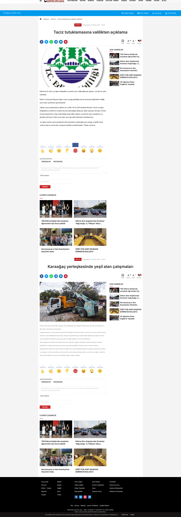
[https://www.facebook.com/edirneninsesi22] (76, 497)
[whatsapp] (51, 42)
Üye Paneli (171, 13)
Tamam (132, 514)
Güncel (53, 19)
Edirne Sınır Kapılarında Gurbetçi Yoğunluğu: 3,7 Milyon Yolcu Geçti (90, 222)
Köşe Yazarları (80, 488)
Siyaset (44, 491)
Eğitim (59, 482)
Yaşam (43, 495)
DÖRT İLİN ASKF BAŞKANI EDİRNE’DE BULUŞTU (87, 250)
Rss (72, 506)
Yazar (59, 495)
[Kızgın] (75, 147)
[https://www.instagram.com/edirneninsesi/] (85, 497)
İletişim (83, 506)
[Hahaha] (84, 147)
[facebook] (41, 42)
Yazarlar (157, 13)
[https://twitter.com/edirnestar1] (80, 497)
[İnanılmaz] (92, 147)
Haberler (46, 19)
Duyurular (44, 482)
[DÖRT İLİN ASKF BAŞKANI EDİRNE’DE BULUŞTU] (90, 237)
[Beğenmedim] (67, 147)
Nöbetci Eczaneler (116, 491)
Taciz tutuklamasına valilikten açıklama (70, 19)
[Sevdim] (59, 147)
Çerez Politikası (92, 506)
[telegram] (56, 42)
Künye (77, 506)
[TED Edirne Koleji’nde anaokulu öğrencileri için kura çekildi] (56, 209)
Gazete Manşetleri (116, 488)
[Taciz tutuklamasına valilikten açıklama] (73, 67)
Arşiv (94, 488)
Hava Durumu (115, 485)
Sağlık (59, 488)
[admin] (89, 497)
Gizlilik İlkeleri (104, 506)
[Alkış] (51, 147)
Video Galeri (128, 13)
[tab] (46, 161)
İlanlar (59, 485)
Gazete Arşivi (97, 491)
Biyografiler (79, 491)
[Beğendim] (43, 147)
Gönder (45, 187)
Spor (59, 491)
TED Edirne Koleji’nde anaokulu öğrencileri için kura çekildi (55, 222)
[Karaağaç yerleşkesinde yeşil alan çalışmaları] (73, 302)
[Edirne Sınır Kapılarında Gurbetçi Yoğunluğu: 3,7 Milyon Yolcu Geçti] (90, 209)
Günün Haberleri (98, 485)
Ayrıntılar (125, 514)
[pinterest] (66, 42)
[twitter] (46, 42)
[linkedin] (61, 42)
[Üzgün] (100, 147)
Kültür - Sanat (46, 488)
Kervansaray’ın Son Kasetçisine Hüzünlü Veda (55, 250)
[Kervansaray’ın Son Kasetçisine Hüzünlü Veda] (56, 237)
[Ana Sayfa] (40, 19)
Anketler (113, 482)
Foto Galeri (144, 13)
